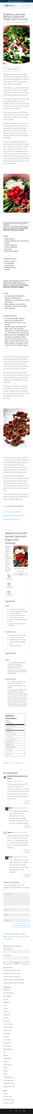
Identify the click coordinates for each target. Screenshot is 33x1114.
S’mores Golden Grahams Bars (13, 980)
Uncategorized (8, 1080)
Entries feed (7, 1097)
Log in (5, 1093)
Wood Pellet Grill (9, 1086)
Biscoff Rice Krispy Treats (12, 973)
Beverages (6, 996)
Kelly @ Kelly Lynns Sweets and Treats (17, 777)
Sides (5, 1061)
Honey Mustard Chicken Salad (13, 516)
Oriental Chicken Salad (11, 519)
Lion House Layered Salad (12, 512)
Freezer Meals (8, 1027)
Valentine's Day (8, 1083)
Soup (5, 1074)
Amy (6, 22)
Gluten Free (7, 1030)
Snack (5, 1068)
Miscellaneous (8, 1049)
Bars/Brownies (8, 993)
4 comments (23, 22)
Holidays (6, 1036)
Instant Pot (7, 1043)
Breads (5, 999)
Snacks (5, 1071)
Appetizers (7, 990)
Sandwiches (7, 1058)
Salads (17, 22)
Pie (4, 1052)
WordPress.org (8, 1103)
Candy (5, 1008)
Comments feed (8, 1100)
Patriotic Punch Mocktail (11, 977)
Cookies (6, 1018)
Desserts (6, 1021)
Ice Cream (6, 1040)
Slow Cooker (7, 1065)
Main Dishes (7, 1046)
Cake (5, 1005)
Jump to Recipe (12, 69)
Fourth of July (8, 1024)
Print (21, 574)
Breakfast (6, 1002)
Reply (26, 802)
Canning (6, 1012)
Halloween (6, 1033)
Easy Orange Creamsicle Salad (13, 983)
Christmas (6, 1015)
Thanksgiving (7, 1077)
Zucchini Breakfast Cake (11, 970)
